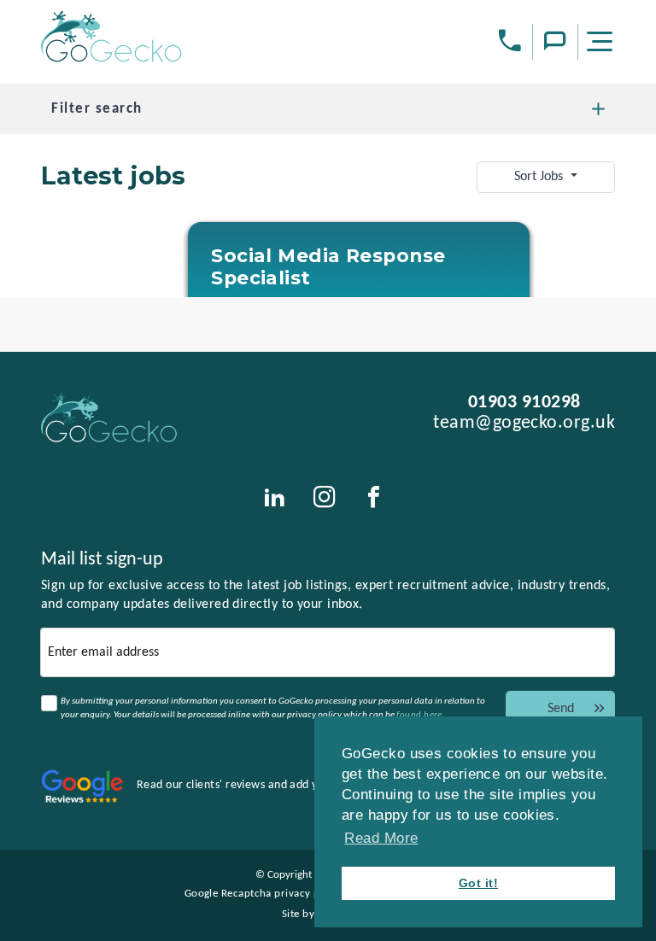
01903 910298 (524, 402)
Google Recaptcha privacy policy (263, 893)
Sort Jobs (540, 177)
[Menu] (602, 44)
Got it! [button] (478, 883)
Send (561, 709)
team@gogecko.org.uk (524, 423)
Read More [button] (381, 838)
